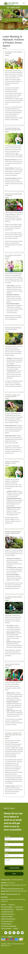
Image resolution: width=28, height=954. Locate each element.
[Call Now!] (14, 7)
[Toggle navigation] (24, 3)
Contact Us (11, 904)
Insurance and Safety (6, 916)
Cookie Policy (19, 909)
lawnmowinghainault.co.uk (13, 894)
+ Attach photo (14, 868)
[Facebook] (5, 932)
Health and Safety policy (7, 914)
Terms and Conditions (7, 907)
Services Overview (6, 928)
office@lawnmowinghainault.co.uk (14, 888)
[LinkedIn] (18, 932)
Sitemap (16, 928)
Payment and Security (7, 921)
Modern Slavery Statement (8, 919)
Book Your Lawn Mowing (12, 20)
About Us (3, 904)
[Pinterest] (22, 932)
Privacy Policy (19, 907)
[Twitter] (9, 932)
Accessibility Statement (7, 909)
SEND (14, 873)
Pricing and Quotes (6, 923)
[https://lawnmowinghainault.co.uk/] (10, 3)
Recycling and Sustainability (8, 926)
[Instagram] (14, 932)
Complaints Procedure (7, 911)
